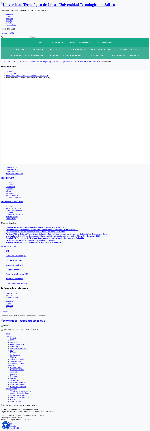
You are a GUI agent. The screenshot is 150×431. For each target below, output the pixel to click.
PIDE (12, 340)
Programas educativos (18, 382)
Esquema (9, 71)
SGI (11, 351)
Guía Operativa (11, 73)
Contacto (13, 399)
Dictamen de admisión (14, 210)
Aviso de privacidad (17, 395)
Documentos (10, 187)
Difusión (9, 182)
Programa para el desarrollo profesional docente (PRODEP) (65, 62)
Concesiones (97, 55)
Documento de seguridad (19, 397)
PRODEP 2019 (94, 62)
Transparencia (128, 49)
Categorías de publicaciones (20, 391)
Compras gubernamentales (27, 55)
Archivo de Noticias (8, 246)
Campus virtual (16, 368)
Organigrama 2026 (17, 344)
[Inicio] (23, 320)
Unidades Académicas (18, 349)
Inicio (42, 42)
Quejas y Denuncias (13, 197)
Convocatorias (11, 219)
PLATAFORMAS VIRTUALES (125, 55)
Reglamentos (15, 355)
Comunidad (105, 42)
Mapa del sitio (15, 401)
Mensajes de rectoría (13, 208)
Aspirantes (19, 49)
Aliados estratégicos (17, 359)
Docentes (13, 378)
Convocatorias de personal (66, 55)
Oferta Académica (80, 42)
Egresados (56, 49)
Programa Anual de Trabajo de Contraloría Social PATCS (27, 76)
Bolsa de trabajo (12, 217)
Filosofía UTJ (15, 346)
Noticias (9, 206)
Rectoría (13, 338)
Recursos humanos (17, 363)
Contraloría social (34, 62)
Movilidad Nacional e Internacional (91, 49)
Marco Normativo (12, 195)
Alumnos (38, 49)
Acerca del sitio (11, 389)
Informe (8, 191)
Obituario (9, 212)
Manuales (9, 193)
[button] (5, 425)
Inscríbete (4, 312)
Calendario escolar (17, 370)
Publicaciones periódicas (12, 201)
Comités (13, 353)
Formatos (9, 189)
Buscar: (4, 37)
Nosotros (57, 42)
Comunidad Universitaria (15, 215)
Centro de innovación (18, 387)
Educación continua (17, 385)
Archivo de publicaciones (19, 393)
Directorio (9, 185)
